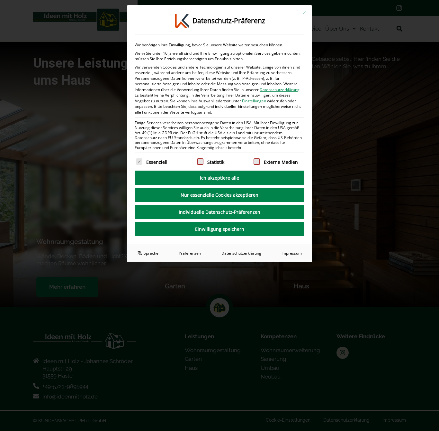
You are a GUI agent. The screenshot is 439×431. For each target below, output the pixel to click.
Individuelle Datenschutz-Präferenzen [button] (219, 212)
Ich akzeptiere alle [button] (219, 178)
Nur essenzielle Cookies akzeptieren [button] (219, 195)
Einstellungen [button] (254, 101)
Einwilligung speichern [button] (219, 229)
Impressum (292, 253)
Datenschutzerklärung (280, 89)
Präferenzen (190, 253)
